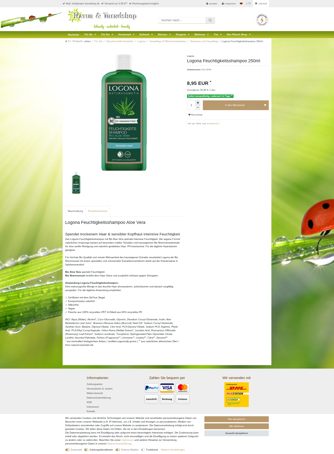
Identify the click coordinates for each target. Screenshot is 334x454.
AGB (89, 402)
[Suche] (210, 20)
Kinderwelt (125, 34)
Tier (216, 34)
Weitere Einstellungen (173, 449)
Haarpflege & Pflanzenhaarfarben (167, 41)
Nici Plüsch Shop (237, 34)
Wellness (200, 34)
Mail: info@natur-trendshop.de (83, 3)
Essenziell (76, 449)
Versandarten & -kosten (100, 388)
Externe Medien (129, 449)
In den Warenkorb (235, 105)
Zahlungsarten (95, 384)
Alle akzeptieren (236, 419)
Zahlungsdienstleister (101, 449)
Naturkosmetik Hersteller (119, 41)
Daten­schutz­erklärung (119, 443)
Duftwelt (145, 34)
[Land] (241, 3)
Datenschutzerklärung (99, 397)
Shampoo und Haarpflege (203, 41)
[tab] (75, 211)
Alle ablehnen (236, 426)
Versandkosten (212, 123)
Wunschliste (196, 115)
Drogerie (181, 34)
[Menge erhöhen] (197, 102)
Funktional (152, 449)
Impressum (93, 406)
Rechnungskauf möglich (145, 3)
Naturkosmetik (76, 41)
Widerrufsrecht (95, 393)
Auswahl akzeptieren (236, 433)
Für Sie (88, 34)
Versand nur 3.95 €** (116, 3)
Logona (141, 41)
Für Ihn (105, 34)
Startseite (73, 34)
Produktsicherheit (97, 211)
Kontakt (91, 411)
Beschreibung (75, 211)
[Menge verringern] (197, 107)
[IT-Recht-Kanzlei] (262, 19)
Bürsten (163, 34)
